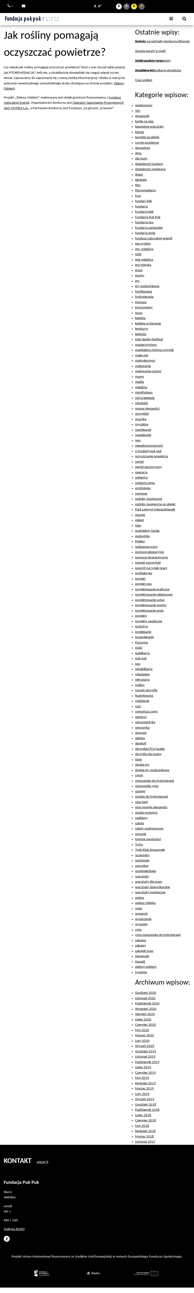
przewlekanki (144, 637)
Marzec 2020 (144, 1035)
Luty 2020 (142, 1041)
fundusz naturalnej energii (153, 238)
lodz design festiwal (149, 339)
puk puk (141, 658)
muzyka (140, 419)
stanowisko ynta (146, 786)
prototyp (141, 626)
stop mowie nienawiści (151, 807)
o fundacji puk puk (148, 451)
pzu (137, 664)
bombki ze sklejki (147, 137)
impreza (140, 302)
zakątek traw (144, 951)
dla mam (141, 158)
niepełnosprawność (149, 446)
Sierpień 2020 (145, 1014)
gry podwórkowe (147, 286)
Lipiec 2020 (143, 1019)
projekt (140, 579)
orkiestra (141, 478)
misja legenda (144, 398)
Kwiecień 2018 (145, 1131)
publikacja (142, 653)
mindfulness (144, 392)
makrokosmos (145, 361)
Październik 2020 (147, 1003)
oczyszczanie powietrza (151, 456)
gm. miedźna (144, 249)
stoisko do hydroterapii (151, 797)
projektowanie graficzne (152, 589)
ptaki (138, 648)
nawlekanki (143, 435)
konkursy (141, 329)
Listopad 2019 (145, 1057)
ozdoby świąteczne (148, 499)
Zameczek (142, 956)
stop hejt (141, 802)
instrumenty (144, 307)
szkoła (139, 823)
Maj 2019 (142, 1078)
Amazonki (142, 116)
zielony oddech (145, 967)
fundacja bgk (144, 212)
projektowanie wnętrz (151, 605)
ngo (138, 440)
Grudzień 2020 (145, 993)
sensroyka (142, 728)
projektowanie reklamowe (153, 595)
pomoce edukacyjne (149, 552)
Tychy (139, 845)
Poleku (140, 541)
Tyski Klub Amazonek (150, 850)
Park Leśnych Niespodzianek (155, 509)
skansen (141, 733)
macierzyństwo (146, 345)
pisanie (140, 515)
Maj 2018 (142, 1126)
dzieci (139, 175)
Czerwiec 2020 (145, 1025)
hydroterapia (144, 297)
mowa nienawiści (147, 409)
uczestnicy (142, 855)
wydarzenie (143, 919)
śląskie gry (142, 765)
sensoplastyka (145, 722)
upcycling (141, 866)
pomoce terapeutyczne (151, 557)
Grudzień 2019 (145, 1051)
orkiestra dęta (145, 483)
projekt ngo (143, 584)
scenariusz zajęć (146, 712)
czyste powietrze (147, 143)
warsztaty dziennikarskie (152, 887)
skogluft (140, 743)
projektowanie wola (149, 611)
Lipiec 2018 (143, 1115)
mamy (139, 377)
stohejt (140, 791)
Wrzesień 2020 (145, 1009)
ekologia (141, 180)
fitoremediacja (145, 190)
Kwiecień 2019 (145, 1083)
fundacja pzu (144, 222)
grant (139, 270)
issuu (138, 313)
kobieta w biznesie (148, 323)
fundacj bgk (143, 201)
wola (138, 908)
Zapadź (140, 962)
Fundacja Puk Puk (147, 217)
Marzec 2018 (144, 1136)
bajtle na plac (144, 121)
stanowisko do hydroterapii (154, 781)
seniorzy (141, 717)
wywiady (141, 924)
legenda (140, 334)
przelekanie (143, 632)
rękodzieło (142, 674)
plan (138, 526)
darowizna (142, 148)
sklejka (140, 738)
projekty (141, 616)
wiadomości (143, 105)
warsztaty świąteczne (150, 892)
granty (139, 275)
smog (139, 775)
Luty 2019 (142, 1094)
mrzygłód (142, 414)
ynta (138, 930)
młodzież (141, 403)
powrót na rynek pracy (151, 568)
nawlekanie (143, 430)
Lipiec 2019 (143, 1067)
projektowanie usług (149, 600)
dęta (138, 153)
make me (141, 355)
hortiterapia (143, 292)
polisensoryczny (146, 547)
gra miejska (143, 265)
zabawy (140, 945)
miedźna (141, 387)
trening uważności (148, 839)
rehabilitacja (143, 669)
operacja (141, 472)
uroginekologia (145, 871)
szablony (141, 818)
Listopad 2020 (145, 998)
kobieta (140, 318)
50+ (138, 111)
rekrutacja (142, 680)
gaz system (143, 244)
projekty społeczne (148, 621)
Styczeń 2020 (144, 1046)
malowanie (143, 366)
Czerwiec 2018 (145, 1120)
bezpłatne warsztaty (149, 127)
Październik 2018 (147, 1110)
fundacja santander (149, 228)
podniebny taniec (147, 531)
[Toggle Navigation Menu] (171, 19)
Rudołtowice (144, 696)
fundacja (141, 206)
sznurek (140, 834)
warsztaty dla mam (148, 882)
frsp (138, 196)
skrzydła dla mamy (148, 754)
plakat (139, 520)
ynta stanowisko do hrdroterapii (158, 935)
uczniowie (142, 860)
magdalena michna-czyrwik (154, 350)
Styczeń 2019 (144, 1099)
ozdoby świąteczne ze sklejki (155, 504)
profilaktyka (143, 573)
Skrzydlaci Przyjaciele (150, 749)
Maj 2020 (142, 1030)
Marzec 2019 (144, 1088)
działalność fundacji (149, 164)
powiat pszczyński (148, 563)
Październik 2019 (147, 1062)
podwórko (142, 536)
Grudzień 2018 (145, 1105)
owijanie (141, 494)
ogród (139, 462)
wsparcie (141, 914)
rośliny (140, 685)
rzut (138, 706)
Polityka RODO (14, 1229)
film (138, 185)
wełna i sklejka (145, 903)
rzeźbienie (142, 701)
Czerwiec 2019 (145, 1073)
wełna (139, 898)
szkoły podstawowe (149, 828)
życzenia (141, 972)
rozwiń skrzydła (146, 690)
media (139, 382)
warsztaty (142, 876)
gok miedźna (144, 260)
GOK (138, 254)
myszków (141, 424)
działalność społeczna (150, 169)
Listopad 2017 (145, 1142)
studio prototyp (146, 813)
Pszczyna (141, 642)
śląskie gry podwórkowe (152, 770)
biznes (139, 132)
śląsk (138, 759)
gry (137, 281)
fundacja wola (145, 233)
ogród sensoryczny (148, 467)
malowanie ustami (148, 371)
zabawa (140, 940)
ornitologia (142, 488)
